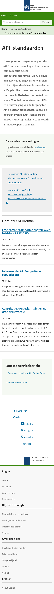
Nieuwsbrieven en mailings (15, 514)
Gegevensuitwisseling (15, 33)
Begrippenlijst (8, 499)
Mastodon (28, 437)
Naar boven (21, 410)
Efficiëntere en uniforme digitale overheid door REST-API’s (26, 231)
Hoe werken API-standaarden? (22, 173)
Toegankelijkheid (10, 560)
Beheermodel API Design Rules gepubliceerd (21, 273)
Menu (14, 15)
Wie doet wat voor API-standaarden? (25, 178)
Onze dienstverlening (21, 28)
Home (3, 15)
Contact (6, 480)
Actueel (5, 532)
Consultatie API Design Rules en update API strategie (25, 310)
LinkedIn (28, 424)
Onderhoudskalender (12, 526)
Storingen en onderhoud (14, 520)
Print (18, 417)
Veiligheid (6, 486)
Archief (5, 572)
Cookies (6, 566)
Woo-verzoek (8, 493)
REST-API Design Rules (19, 194)
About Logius (8, 587)
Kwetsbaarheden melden (14, 547)
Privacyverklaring (10, 554)
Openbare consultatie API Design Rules (26, 373)
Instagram (28, 430)
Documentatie (14, 182)
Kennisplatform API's (18, 190)
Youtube (27, 443)
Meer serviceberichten (16, 382)
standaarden (40, 147)
